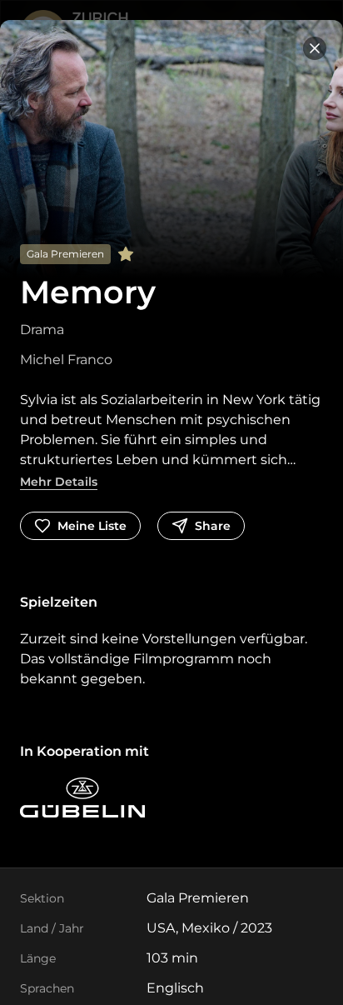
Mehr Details (58, 481)
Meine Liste (92, 525)
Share (213, 525)
